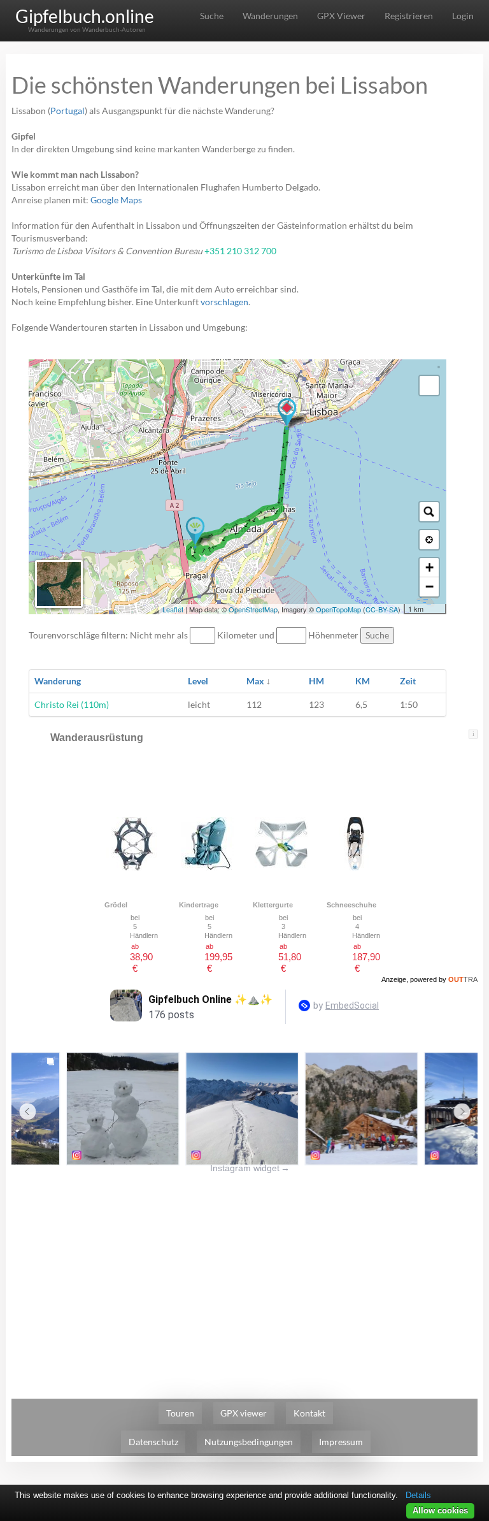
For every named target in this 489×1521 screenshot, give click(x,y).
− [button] (429, 587)
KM (362, 680)
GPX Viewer (341, 15)
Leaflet (172, 609)
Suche (211, 15)
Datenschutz (153, 1441)
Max (255, 680)
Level (198, 680)
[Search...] (429, 511)
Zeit (408, 680)
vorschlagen (224, 301)
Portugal (67, 110)
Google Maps (116, 199)
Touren (180, 1413)
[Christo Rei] (195, 533)
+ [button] (429, 567)
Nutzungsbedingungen (248, 1441)
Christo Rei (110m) (71, 704)
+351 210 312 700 (240, 250)
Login (463, 15)
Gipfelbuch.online (84, 16)
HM (316, 680)
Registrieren (409, 15)
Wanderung (57, 680)
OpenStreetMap (253, 609)
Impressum (341, 1441)
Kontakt (309, 1413)
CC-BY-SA (381, 609)
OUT (463, 979)
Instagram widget (250, 1168)
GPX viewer (243, 1413)
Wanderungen (270, 15)
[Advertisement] (244, 1263)
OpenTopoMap (338, 609)
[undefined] (429, 385)
